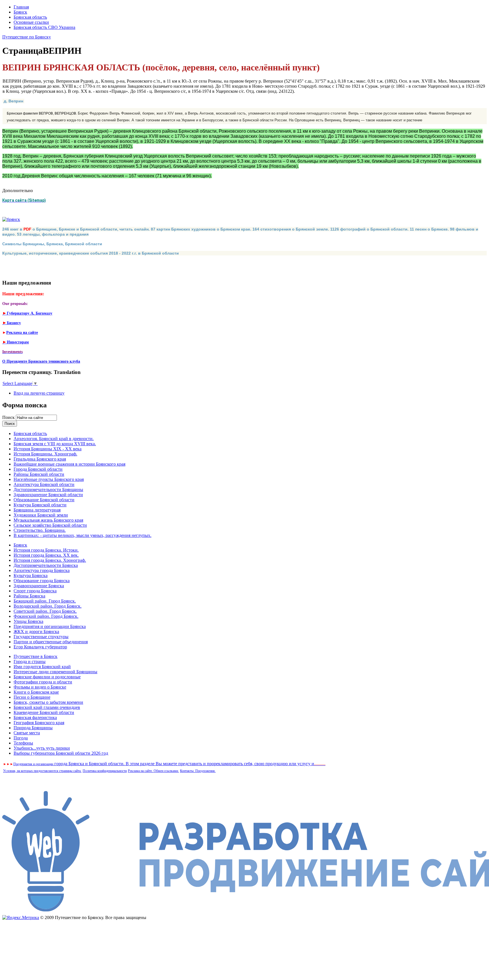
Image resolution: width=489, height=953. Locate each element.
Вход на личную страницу (39, 393)
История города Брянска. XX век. (46, 555)
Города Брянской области (38, 469)
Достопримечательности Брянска (46, 565)
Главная (21, 7)
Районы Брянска (29, 595)
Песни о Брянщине (32, 697)
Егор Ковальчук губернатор (40, 646)
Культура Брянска (31, 575)
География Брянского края (39, 722)
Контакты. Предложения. (198, 771)
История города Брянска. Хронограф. (50, 560)
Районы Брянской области (39, 474)
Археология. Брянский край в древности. (54, 438)
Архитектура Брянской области (44, 484)
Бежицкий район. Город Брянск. (45, 601)
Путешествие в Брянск (35, 656)
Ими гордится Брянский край (42, 666)
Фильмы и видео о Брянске (40, 687)
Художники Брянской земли (41, 515)
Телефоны (23, 743)
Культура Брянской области (40, 504)
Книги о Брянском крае (36, 692)
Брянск (20, 12)
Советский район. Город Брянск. (45, 611)
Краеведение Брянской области (44, 712)
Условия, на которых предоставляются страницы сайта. (42, 771)
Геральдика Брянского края (40, 459)
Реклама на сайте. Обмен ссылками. (153, 771)
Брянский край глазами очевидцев (47, 707)
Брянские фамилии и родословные (47, 676)
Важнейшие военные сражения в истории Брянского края (69, 464)
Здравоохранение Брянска (39, 585)
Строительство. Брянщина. (40, 530)
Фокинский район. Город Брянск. (46, 616)
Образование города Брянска (42, 580)
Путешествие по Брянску (26, 37)
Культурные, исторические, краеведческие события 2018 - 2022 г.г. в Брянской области (90, 253)
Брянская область (30, 17)
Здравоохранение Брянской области (48, 494)
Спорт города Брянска (35, 590)
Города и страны (30, 661)
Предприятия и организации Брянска (50, 626)
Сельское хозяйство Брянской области (50, 525)
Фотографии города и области (43, 681)
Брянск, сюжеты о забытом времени (48, 702)
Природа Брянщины (33, 727)
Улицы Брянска (28, 621)
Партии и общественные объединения (51, 641)
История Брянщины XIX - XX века (48, 448)
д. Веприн (13, 101)
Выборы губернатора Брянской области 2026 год (61, 753)
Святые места (27, 732)
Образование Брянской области (44, 499)
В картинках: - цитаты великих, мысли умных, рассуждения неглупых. (82, 535)
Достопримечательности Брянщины (48, 489)
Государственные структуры (41, 636)
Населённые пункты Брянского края (49, 479)
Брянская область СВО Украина (44, 27)
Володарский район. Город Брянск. (48, 606)
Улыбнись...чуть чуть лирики (42, 748)
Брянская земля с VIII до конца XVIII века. (55, 443)
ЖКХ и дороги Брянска (36, 631)
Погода (21, 737)
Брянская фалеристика (35, 717)
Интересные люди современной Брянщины (55, 671)
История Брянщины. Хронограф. (45, 453)
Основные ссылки (31, 22)
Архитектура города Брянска (42, 570)
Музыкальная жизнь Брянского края (48, 520)
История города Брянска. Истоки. (46, 550)
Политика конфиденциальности (105, 771)
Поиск (9, 417)
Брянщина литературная (37, 509)
